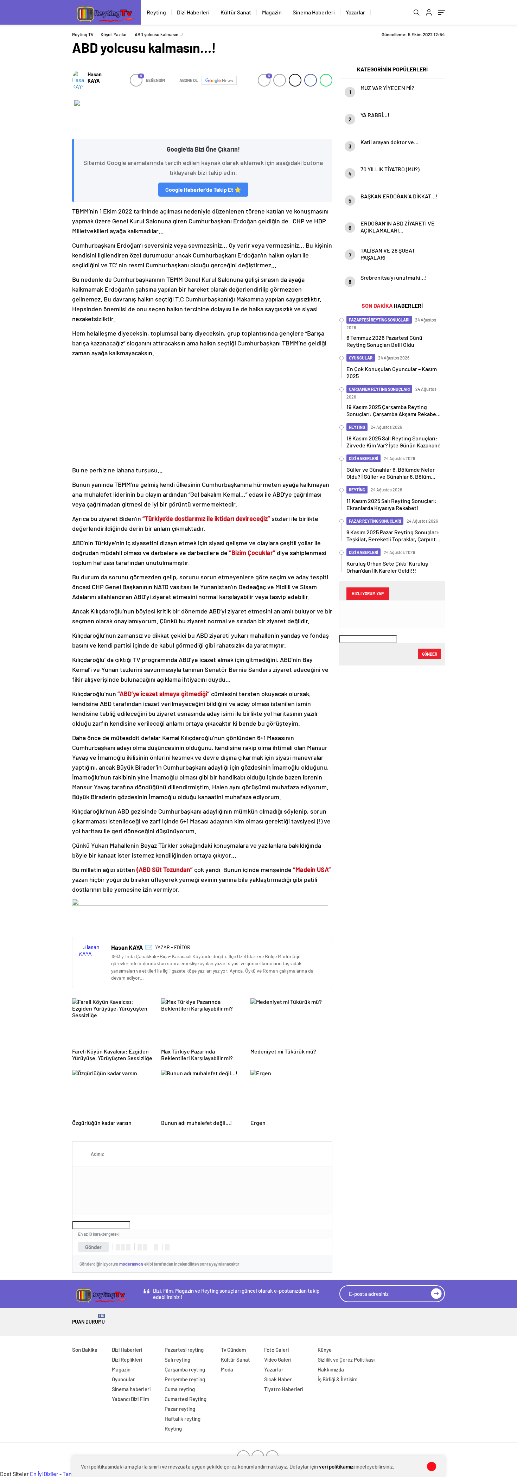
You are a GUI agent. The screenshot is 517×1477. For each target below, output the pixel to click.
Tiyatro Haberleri (283, 1389)
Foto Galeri (276, 1350)
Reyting (156, 12)
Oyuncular (123, 1379)
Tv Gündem (233, 1350)
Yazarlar (355, 12)
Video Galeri (277, 1359)
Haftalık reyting (182, 1418)
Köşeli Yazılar (114, 34)
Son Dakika (84, 1350)
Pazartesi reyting (184, 1350)
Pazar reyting (180, 1409)
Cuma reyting (180, 1389)
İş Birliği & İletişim (337, 1379)
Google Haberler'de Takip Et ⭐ (203, 189)
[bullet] (145, 1247)
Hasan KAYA (95, 77)
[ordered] (140, 1247)
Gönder (93, 1247)
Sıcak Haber (278, 1379)
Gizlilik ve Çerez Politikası (346, 1359)
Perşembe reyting (185, 1379)
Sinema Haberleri (314, 12)
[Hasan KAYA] (78, 80)
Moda (227, 1369)
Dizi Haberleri (193, 12)
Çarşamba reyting (185, 1369)
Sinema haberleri (131, 1389)
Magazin (272, 12)
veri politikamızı (337, 1466)
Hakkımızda (331, 1369)
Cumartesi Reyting (185, 1399)
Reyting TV (83, 34)
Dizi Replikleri (127, 1359)
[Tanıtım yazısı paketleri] (202, 116)
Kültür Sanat (236, 12)
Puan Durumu (88, 1319)
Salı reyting (177, 1359)
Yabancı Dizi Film (130, 1399)
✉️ (148, 946)
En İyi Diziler (44, 1473)
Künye (325, 1350)
